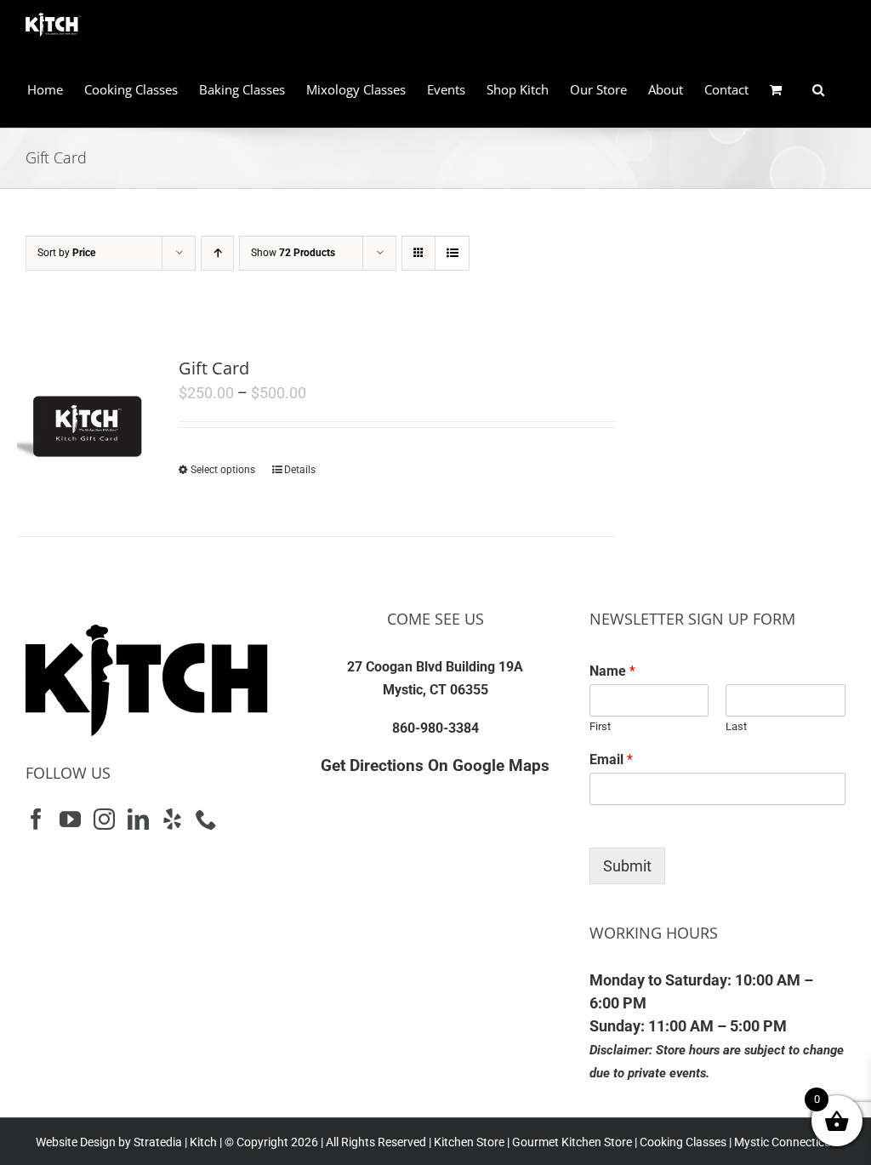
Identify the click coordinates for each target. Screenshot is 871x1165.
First (600, 726)
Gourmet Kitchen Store (572, 1142)
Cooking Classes (681, 1142)
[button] (818, 89)
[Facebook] (36, 819)
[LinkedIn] (138, 819)
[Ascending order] (217, 253)
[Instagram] (104, 819)
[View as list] (452, 253)
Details (300, 470)
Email (611, 759)
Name (612, 671)
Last (736, 726)
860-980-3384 (435, 728)
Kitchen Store (467, 1142)
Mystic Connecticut (784, 1142)
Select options (223, 470)
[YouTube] (70, 819)
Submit (627, 866)
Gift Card (214, 368)
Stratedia (158, 1142)
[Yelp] (172, 819)
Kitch (204, 1142)
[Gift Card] (86, 425)
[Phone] (206, 819)
